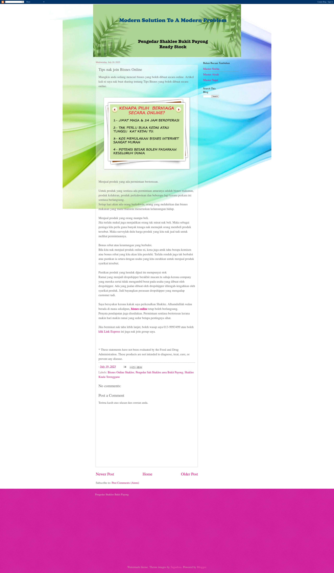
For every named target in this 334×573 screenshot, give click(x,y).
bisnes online (139, 308)
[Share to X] (136, 367)
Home (147, 474)
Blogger (201, 567)
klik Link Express (110, 331)
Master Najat (210, 80)
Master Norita (211, 69)
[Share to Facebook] (138, 367)
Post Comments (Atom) (125, 483)
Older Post (189, 474)
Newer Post (105, 474)
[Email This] (131, 367)
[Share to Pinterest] (141, 367)
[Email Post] (124, 366)
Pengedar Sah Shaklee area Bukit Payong (159, 372)
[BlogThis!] (133, 367)
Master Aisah (211, 74)
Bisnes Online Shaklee (121, 372)
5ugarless (176, 567)
